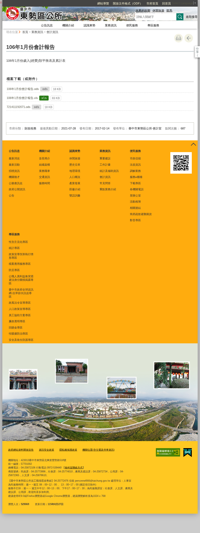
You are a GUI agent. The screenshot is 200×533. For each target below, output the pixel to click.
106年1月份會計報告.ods (23, 89)
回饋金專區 (15, 327)
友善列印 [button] (178, 38)
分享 (197, 48)
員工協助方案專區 (20, 315)
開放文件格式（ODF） (128, 3)
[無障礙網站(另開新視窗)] (168, 452)
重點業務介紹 (108, 189)
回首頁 (166, 3)
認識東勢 (89, 25)
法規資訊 (135, 164)
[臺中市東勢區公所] (64, 14)
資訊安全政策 (46, 449)
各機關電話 (137, 189)
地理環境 (74, 170)
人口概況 (74, 177)
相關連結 (135, 207)
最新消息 (14, 158)
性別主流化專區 (18, 241)
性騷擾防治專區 (18, 333)
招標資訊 (14, 170)
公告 (11, 195)
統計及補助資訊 (109, 170)
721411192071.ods (18, 107)
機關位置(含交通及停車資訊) (98, 449)
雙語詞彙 (74, 195)
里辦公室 (135, 195)
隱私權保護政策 (68, 449)
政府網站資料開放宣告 (21, 449)
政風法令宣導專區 (20, 302)
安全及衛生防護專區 (21, 339)
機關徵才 (14, 177)
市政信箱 (135, 158)
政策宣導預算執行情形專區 (21, 256)
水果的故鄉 (143, 10)
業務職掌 (44, 170)
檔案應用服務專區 (20, 263)
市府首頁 (152, 3)
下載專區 (135, 183)
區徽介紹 (74, 189)
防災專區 (14, 270)
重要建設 (105, 158)
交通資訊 (44, 177)
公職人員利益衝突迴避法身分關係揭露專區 (21, 280)
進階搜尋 (191, 16)
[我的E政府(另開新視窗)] (187, 452)
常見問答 (105, 183)
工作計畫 (105, 164)
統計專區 (14, 247)
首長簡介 (44, 158)
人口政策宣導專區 (20, 308)
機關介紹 (68, 25)
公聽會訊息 (15, 183)
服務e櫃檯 (136, 177)
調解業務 (135, 170)
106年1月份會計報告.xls (22, 98)
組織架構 (44, 164)
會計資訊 (52, 32)
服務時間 (44, 183)
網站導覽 (103, 3)
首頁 (25, 32)
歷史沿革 (74, 164)
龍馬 (169, 10)
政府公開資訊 (17, 189)
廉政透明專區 (17, 321)
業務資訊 (111, 25)
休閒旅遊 (158, 10)
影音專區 (135, 220)
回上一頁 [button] (188, 38)
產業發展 (74, 183)
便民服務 (132, 25)
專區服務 (153, 25)
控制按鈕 (193, 144)
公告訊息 (47, 25)
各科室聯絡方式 (74, 467)
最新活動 (14, 164)
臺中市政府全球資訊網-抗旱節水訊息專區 (21, 293)
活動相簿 (135, 201)
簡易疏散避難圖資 (141, 214)
